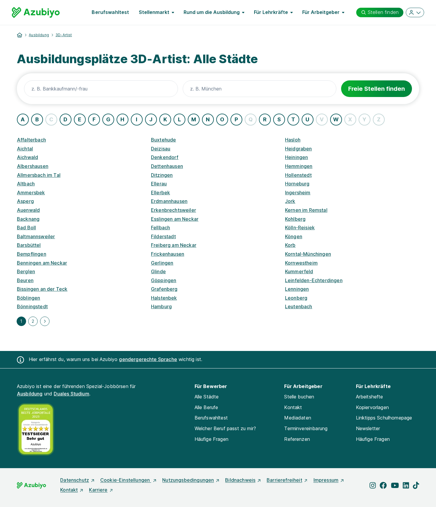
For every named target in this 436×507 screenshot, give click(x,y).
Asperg (25, 201)
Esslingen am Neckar (174, 219)
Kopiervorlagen (372, 407)
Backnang (28, 219)
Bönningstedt (32, 306)
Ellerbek (160, 193)
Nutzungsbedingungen (188, 480)
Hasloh (292, 140)
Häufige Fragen (211, 439)
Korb (290, 245)
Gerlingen (162, 263)
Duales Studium (71, 394)
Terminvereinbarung (305, 428)
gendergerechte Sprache (148, 359)
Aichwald (27, 157)
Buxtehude (163, 140)
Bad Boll (26, 228)
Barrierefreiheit (284, 480)
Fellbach (160, 228)
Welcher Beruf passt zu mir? (225, 428)
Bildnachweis (240, 480)
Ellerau (159, 184)
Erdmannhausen (169, 201)
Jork (290, 201)
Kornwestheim (301, 263)
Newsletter (368, 428)
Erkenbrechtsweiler (173, 210)
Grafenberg (164, 289)
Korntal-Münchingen (308, 254)
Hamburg (161, 306)
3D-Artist (63, 35)
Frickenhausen (167, 254)
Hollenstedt (298, 175)
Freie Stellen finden (376, 88)
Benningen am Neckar (42, 263)
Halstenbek (164, 298)
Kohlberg (295, 219)
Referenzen (297, 439)
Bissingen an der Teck (42, 289)
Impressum (326, 480)
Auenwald (28, 210)
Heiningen (296, 157)
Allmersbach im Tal (39, 175)
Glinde (158, 271)
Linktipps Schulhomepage (384, 418)
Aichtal (25, 149)
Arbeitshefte (369, 397)
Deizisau (160, 149)
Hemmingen (298, 166)
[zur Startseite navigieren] (19, 35)
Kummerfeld (299, 271)
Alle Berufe (206, 407)
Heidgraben (298, 149)
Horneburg (297, 184)
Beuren (25, 280)
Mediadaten (297, 418)
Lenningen (297, 289)
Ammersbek (31, 193)
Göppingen (163, 280)
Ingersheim (298, 193)
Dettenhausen (167, 166)
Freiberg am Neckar (173, 245)
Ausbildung (39, 35)
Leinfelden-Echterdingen (314, 280)
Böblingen (28, 298)
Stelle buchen (299, 397)
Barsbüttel (29, 245)
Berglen (26, 271)
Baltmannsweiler (36, 236)
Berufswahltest (110, 12)
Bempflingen (31, 254)
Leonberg (296, 298)
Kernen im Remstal (306, 210)
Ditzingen (162, 175)
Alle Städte (207, 397)
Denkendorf (165, 157)
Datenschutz (74, 480)
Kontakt (293, 407)
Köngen (293, 236)
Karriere (98, 490)
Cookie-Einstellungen (125, 480)
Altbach (26, 184)
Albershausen (32, 166)
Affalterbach (31, 140)
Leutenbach (298, 306)
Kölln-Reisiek (300, 228)
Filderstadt (163, 236)
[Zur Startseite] (36, 12)
